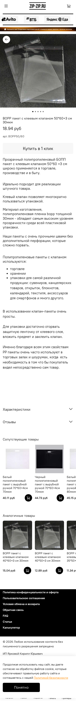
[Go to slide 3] (38, 111)
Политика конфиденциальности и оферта (30, 592)
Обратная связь (13, 610)
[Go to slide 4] (40, 111)
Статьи (7, 621)
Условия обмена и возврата (21, 604)
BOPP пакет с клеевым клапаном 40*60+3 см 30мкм (16, 556)
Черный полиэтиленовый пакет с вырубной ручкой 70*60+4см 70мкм (47, 484)
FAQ (5, 616)
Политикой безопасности (51, 677)
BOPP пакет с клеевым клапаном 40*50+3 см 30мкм (48, 556)
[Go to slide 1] (32, 111)
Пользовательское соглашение (24, 598)
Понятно (21, 687)
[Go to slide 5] (43, 111)
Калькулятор (11, 627)
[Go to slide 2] (35, 111)
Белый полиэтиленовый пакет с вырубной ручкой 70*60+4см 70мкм (15, 484)
